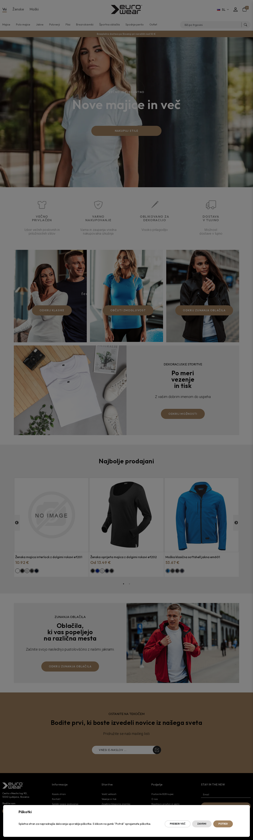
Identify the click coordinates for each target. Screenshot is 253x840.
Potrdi (223, 823)
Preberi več (177, 823)
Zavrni (201, 823)
